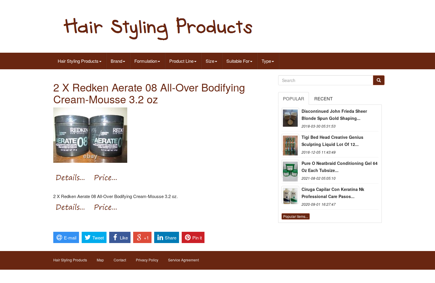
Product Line (181, 61)
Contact (120, 259)
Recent (323, 98)
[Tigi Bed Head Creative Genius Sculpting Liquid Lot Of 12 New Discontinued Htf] (290, 143)
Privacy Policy (147, 259)
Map (100, 259)
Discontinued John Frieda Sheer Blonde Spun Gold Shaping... (334, 114)
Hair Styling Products (78, 61)
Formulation (145, 61)
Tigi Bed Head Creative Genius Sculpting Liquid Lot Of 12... (332, 140)
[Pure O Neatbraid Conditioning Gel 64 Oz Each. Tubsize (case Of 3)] (290, 169)
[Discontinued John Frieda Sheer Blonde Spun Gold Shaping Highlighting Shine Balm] (290, 117)
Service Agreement (183, 259)
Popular (293, 98)
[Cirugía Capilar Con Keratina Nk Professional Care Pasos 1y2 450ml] (290, 195)
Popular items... (295, 216)
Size (210, 61)
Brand (116, 61)
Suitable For (237, 61)
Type (266, 61)
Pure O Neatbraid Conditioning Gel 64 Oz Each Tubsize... (340, 166)
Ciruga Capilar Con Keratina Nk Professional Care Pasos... (333, 192)
